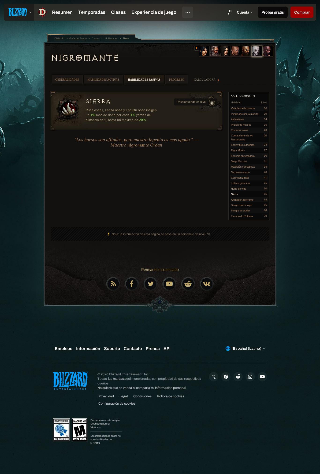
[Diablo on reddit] (188, 284)
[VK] (207, 284)
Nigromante (85, 58)
